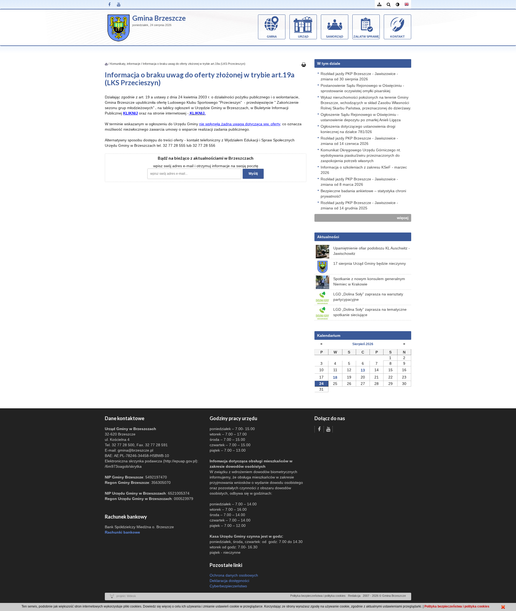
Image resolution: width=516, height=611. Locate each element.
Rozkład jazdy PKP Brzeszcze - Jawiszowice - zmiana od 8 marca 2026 (359, 182)
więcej (402, 218)
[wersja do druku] (303, 64)
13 (363, 370)
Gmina (272, 36)
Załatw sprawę (366, 36)
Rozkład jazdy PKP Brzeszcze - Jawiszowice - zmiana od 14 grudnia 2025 (359, 205)
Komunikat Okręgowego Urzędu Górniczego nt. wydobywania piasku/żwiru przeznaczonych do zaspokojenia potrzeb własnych (361, 155)
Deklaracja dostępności (229, 580)
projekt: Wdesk (126, 596)
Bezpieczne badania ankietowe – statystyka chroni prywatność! (363, 193)
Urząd (303, 36)
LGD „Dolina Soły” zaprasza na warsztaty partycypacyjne (368, 297)
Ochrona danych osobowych (234, 575)
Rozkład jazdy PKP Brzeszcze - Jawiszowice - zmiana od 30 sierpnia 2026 (359, 76)
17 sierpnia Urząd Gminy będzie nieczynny (369, 263)
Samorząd (334, 36)
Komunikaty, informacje (125, 63)
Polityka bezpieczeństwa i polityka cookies (318, 595)
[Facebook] (109, 4)
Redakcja (354, 595)
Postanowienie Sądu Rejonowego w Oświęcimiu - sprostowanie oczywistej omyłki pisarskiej (362, 88)
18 (335, 377)
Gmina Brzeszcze (159, 18)
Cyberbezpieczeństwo (228, 586)
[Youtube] (118, 4)
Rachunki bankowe (122, 532)
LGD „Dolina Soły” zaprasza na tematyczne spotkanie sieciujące (370, 312)
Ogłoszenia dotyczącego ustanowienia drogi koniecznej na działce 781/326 (358, 129)
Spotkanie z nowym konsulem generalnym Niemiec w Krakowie (369, 281)
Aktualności (328, 237)
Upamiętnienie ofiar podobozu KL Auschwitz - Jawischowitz (371, 251)
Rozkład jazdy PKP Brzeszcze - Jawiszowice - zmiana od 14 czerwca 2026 (359, 141)
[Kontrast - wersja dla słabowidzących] (397, 4)
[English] (406, 4)
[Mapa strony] (379, 4)
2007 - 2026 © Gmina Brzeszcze (384, 595)
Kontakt (397, 36)
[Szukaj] (388, 4)
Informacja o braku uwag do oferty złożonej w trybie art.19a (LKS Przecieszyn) (194, 63)
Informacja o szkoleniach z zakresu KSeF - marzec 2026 (364, 170)
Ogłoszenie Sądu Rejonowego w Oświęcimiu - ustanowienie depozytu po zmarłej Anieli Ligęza (361, 117)
